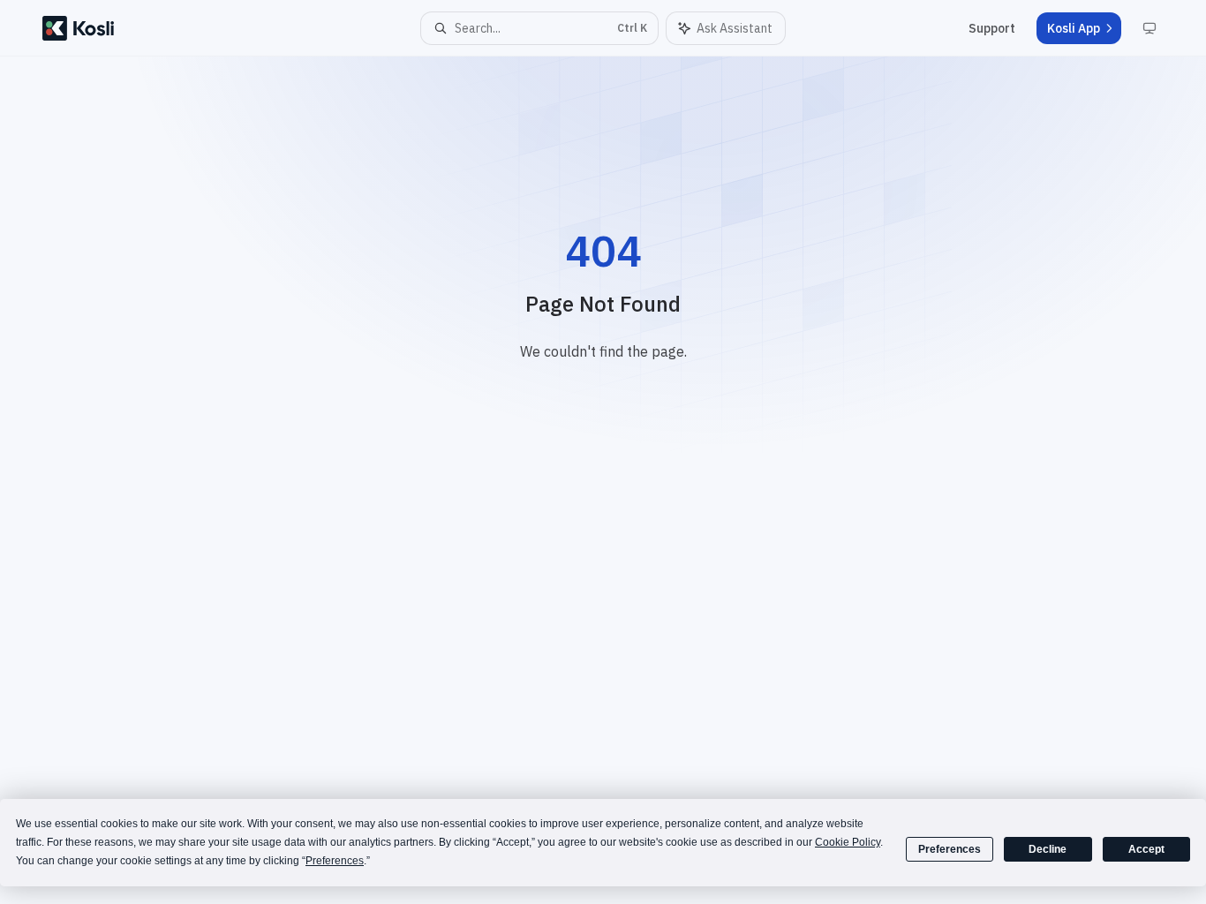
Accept (1146, 849)
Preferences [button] (334, 861)
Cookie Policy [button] (847, 842)
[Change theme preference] (1149, 28)
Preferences (949, 849)
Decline (1048, 849)
